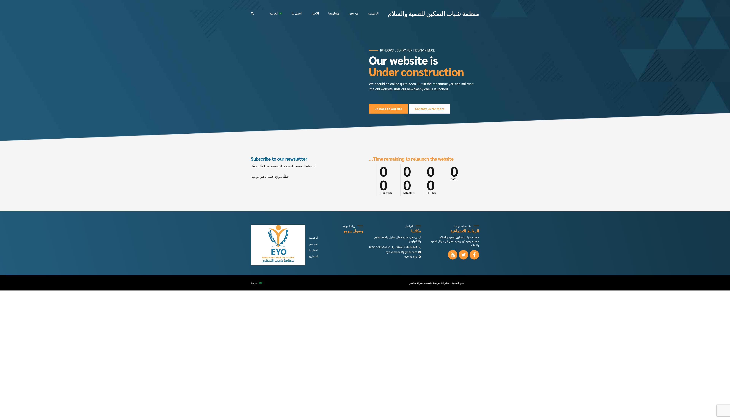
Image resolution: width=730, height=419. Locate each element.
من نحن (354, 13)
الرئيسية (373, 13)
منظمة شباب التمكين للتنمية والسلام (433, 13)
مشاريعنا (333, 13)
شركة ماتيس (416, 282)
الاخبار (315, 13)
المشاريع (313, 256)
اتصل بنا (297, 13)
